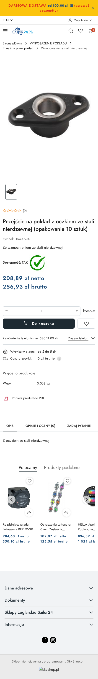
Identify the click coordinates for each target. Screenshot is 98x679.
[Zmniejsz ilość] (6, 311)
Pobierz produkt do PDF (28, 398)
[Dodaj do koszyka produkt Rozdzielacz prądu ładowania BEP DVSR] (29, 512)
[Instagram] (53, 640)
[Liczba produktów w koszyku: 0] (90, 30)
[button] (15, 211)
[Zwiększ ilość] (76, 311)
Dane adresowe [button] (19, 588)
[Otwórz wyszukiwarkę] (70, 30)
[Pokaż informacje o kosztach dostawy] (59, 358)
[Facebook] (45, 640)
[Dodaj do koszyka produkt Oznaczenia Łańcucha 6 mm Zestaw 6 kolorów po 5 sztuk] (66, 512)
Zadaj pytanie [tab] (79, 425)
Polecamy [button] (28, 467)
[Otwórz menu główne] (5, 30)
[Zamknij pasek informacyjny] (93, 8)
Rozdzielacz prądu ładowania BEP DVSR (18, 526)
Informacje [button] (14, 624)
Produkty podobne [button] (62, 467)
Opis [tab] (10, 425)
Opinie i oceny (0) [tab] (41, 425)
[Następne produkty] (87, 500)
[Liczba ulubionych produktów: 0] (80, 30)
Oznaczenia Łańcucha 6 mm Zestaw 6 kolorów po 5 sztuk (55, 526)
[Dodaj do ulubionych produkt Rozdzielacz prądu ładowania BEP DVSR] (29, 480)
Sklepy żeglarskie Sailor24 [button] (29, 612)
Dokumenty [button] (15, 600)
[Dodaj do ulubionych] (86, 324)
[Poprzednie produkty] (11, 500)
